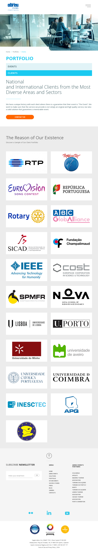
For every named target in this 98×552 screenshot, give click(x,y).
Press (51, 485)
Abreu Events (53, 474)
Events (12, 66)
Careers (51, 490)
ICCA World (76, 473)
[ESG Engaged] (64, 529)
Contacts (52, 493)
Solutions (52, 476)
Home (8, 52)
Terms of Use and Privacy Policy (46, 547)
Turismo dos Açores (79, 482)
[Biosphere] (49, 529)
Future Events (53, 481)
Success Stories (54, 483)
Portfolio (16, 52)
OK (37, 475)
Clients (12, 73)
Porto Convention (78, 501)
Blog (50, 488)
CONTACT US (20, 117)
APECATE (75, 475)
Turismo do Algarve (79, 490)
